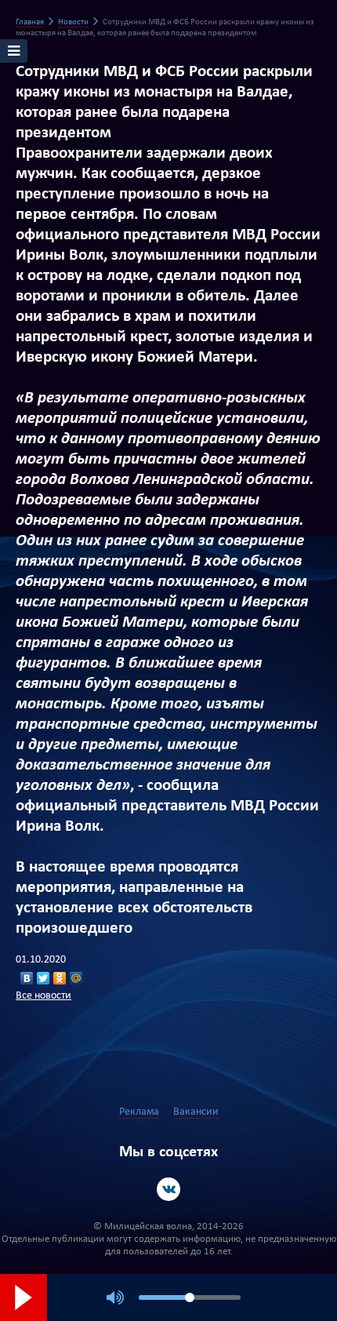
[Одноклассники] (60, 978)
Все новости (43, 996)
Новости (73, 22)
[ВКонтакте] (27, 978)
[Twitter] (43, 978)
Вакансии (196, 1112)
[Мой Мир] (76, 978)
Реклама (139, 1112)
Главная (30, 22)
